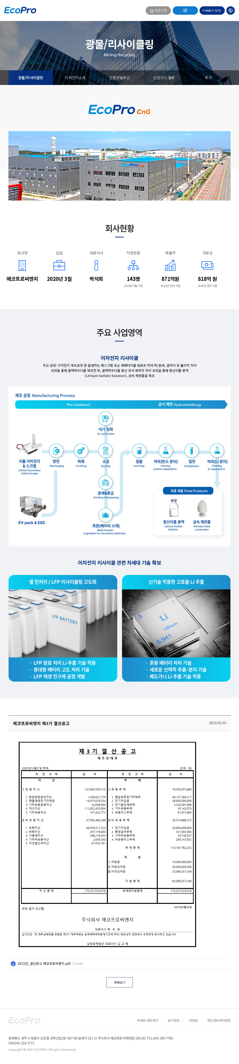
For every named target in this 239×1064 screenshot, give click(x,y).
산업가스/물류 (164, 77)
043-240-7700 (163, 1038)
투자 (208, 77)
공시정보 (173, 1020)
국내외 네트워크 (147, 1020)
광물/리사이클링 (30, 77)
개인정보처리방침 (219, 1020)
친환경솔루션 (119, 77)
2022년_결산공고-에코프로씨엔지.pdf (44, 963)
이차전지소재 (75, 77)
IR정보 (193, 1020)
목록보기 (119, 982)
